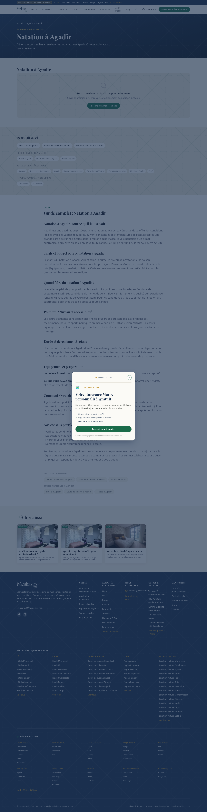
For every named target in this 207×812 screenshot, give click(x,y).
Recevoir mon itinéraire (103, 429)
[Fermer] (129, 377)
